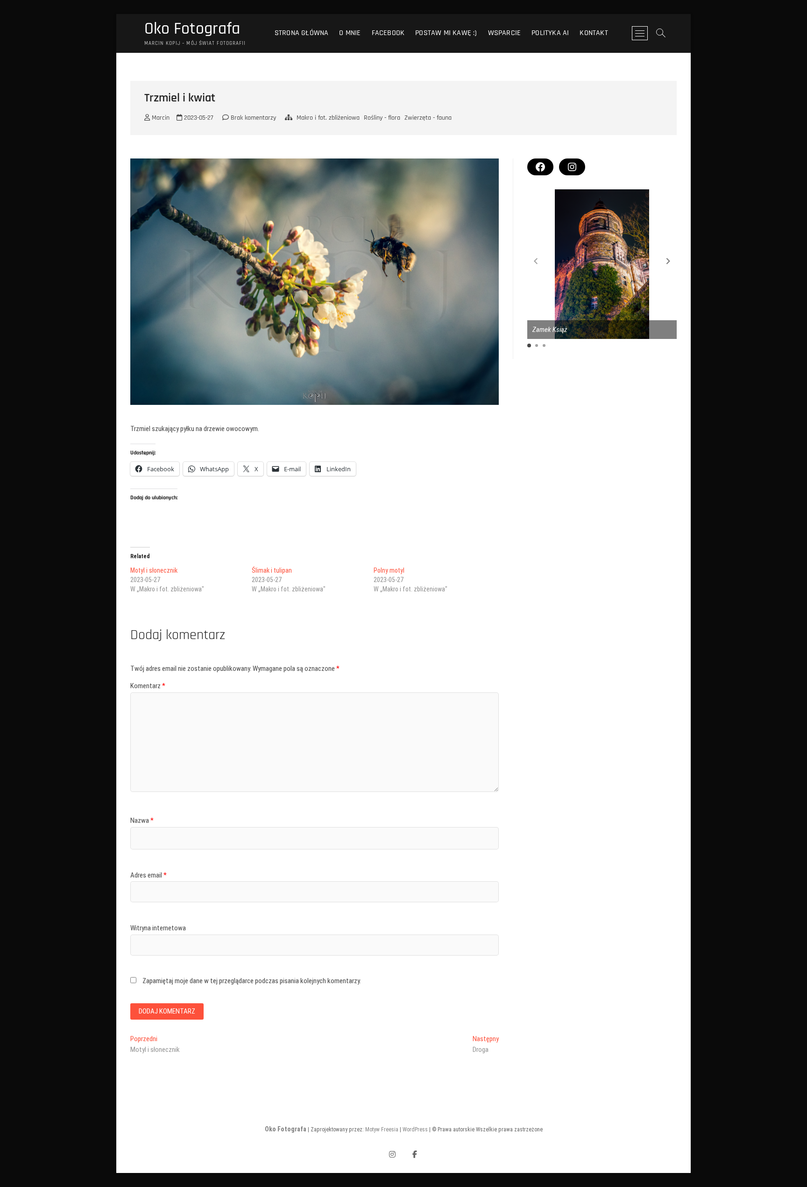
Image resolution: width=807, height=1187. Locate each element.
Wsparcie (504, 33)
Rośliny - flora (382, 118)
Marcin (160, 118)
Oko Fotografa (192, 29)
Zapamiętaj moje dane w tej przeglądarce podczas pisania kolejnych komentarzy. (251, 981)
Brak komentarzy (252, 118)
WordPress (415, 1129)
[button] (668, 261)
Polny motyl (389, 570)
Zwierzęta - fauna (428, 118)
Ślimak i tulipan (272, 570)
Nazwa (142, 820)
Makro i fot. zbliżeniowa (328, 118)
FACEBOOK (388, 33)
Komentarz (147, 686)
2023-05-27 (197, 118)
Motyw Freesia (381, 1129)
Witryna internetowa (158, 928)
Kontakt (594, 33)
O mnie (350, 33)
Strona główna (302, 33)
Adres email (148, 875)
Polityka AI (550, 33)
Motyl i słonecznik (153, 570)
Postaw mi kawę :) (446, 33)
